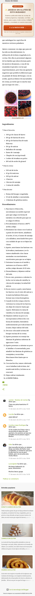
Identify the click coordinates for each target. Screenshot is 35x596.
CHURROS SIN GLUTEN (8, 570)
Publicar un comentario (11, 479)
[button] (3, 389)
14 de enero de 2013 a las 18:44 (19, 458)
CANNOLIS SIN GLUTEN (8, 538)
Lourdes (11, 414)
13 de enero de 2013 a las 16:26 (19, 409)
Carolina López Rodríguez (17, 425)
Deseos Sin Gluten (11, 1)
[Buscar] (32, 19)
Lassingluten (13, 464)
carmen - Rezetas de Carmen (18, 400)
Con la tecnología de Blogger (19, 589)
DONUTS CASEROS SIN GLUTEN (11, 507)
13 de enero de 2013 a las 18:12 (19, 439)
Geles (10, 444)
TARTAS (5, 385)
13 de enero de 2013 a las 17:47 (19, 420)
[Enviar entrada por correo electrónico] (3, 383)
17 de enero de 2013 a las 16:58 (19, 474)
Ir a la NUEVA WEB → (17, 27)
